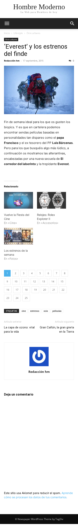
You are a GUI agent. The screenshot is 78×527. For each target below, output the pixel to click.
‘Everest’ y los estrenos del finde (35, 50)
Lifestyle (18, 33)
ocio (46, 310)
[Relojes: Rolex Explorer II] (51, 200)
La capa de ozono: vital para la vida (19, 329)
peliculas (56, 310)
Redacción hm (12, 60)
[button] (6, 23)
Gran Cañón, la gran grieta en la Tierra (57, 329)
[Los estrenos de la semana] (18, 236)
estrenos (34, 310)
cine (24, 310)
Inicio (7, 33)
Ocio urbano (33, 33)
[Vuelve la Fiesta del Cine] (18, 200)
